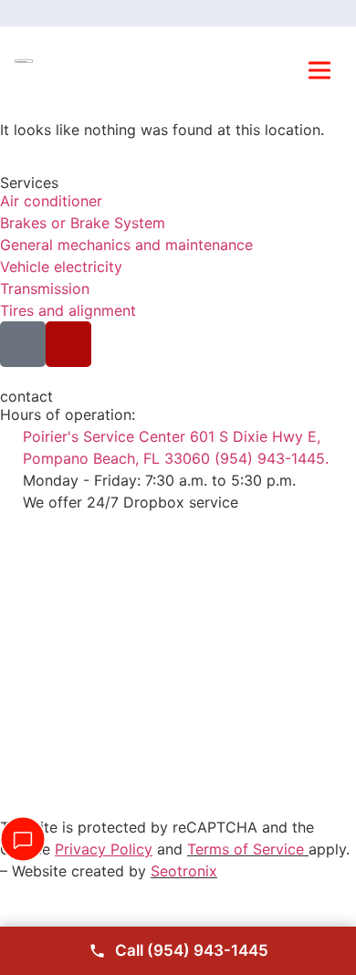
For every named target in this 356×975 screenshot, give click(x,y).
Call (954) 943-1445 (191, 950)
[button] (319, 72)
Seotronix (184, 871)
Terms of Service (245, 849)
